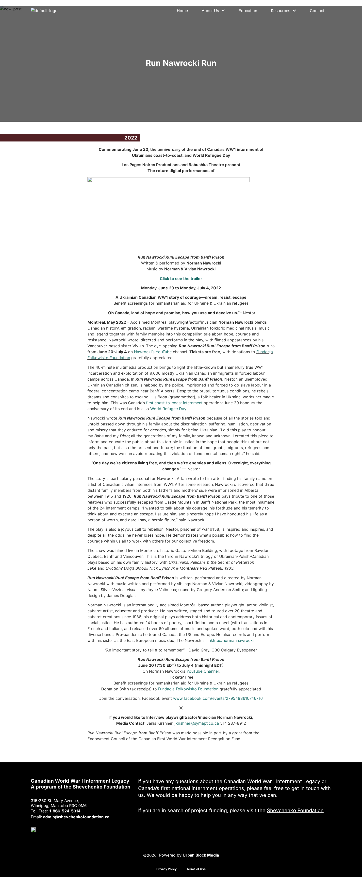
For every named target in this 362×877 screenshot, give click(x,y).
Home (182, 10)
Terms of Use (196, 869)
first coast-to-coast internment (174, 402)
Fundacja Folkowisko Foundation (188, 688)
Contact (317, 10)
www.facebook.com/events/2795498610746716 (218, 698)
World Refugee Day (168, 408)
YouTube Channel (202, 671)
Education (248, 10)
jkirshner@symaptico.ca (197, 723)
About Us (210, 10)
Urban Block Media (201, 854)
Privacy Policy (166, 869)
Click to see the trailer (181, 278)
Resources (280, 10)
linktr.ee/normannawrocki (230, 640)
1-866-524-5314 (65, 810)
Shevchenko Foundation (295, 810)
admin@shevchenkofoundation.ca (76, 816)
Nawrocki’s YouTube (153, 351)
